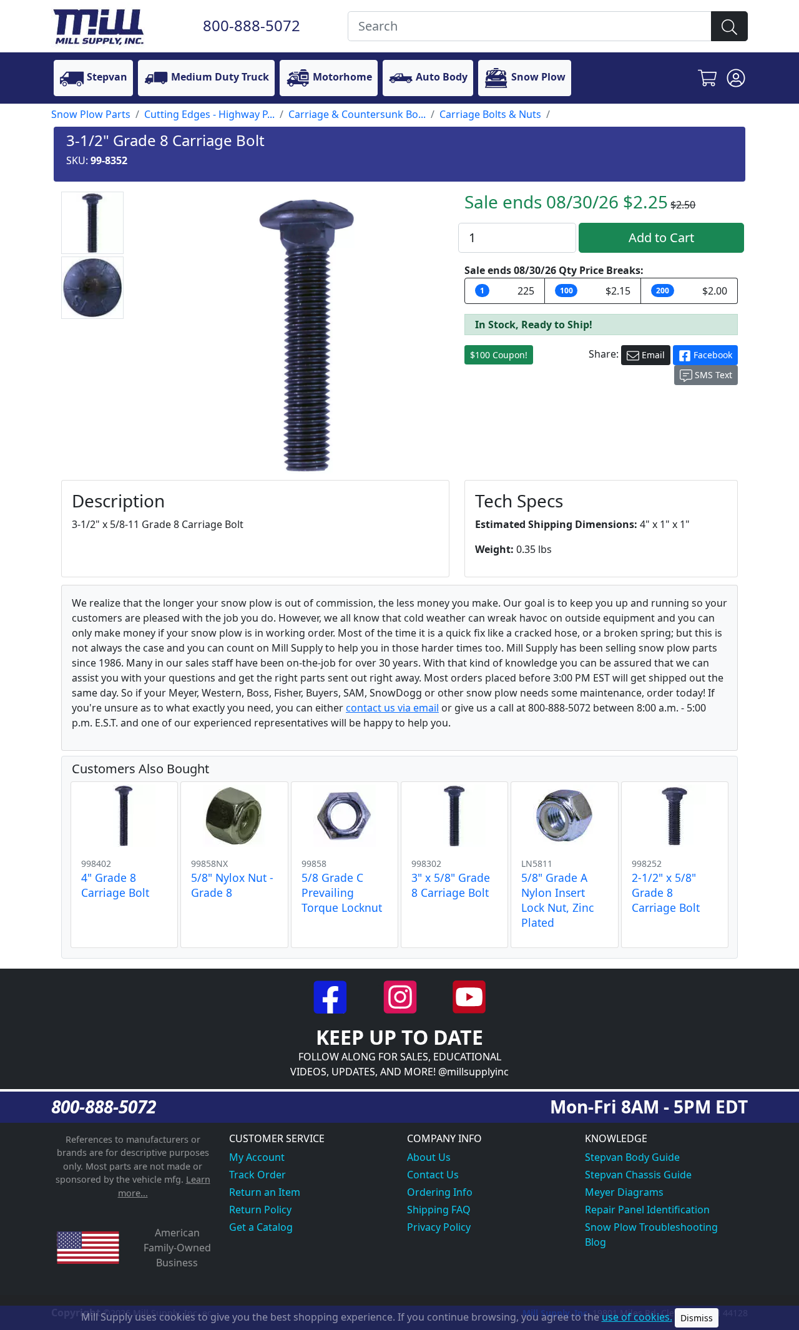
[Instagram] (401, 995)
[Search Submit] (729, 26)
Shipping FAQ (439, 1209)
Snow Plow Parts (90, 114)
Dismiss (696, 1318)
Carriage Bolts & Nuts (490, 114)
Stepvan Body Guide (632, 1157)
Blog (595, 1242)
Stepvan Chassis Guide (638, 1174)
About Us (429, 1157)
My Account (257, 1157)
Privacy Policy (439, 1227)
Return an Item (264, 1192)
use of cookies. (637, 1317)
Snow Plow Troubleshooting (651, 1227)
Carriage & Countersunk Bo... (357, 114)
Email (652, 355)
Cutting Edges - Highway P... (209, 114)
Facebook (711, 355)
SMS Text (712, 375)
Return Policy (260, 1209)
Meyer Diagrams (624, 1192)
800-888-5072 (251, 25)
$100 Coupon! (498, 355)
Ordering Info (440, 1192)
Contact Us (433, 1174)
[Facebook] (331, 995)
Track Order (257, 1174)
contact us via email (392, 708)
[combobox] (530, 26)
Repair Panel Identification (647, 1209)
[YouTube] (469, 995)
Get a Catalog (261, 1227)
